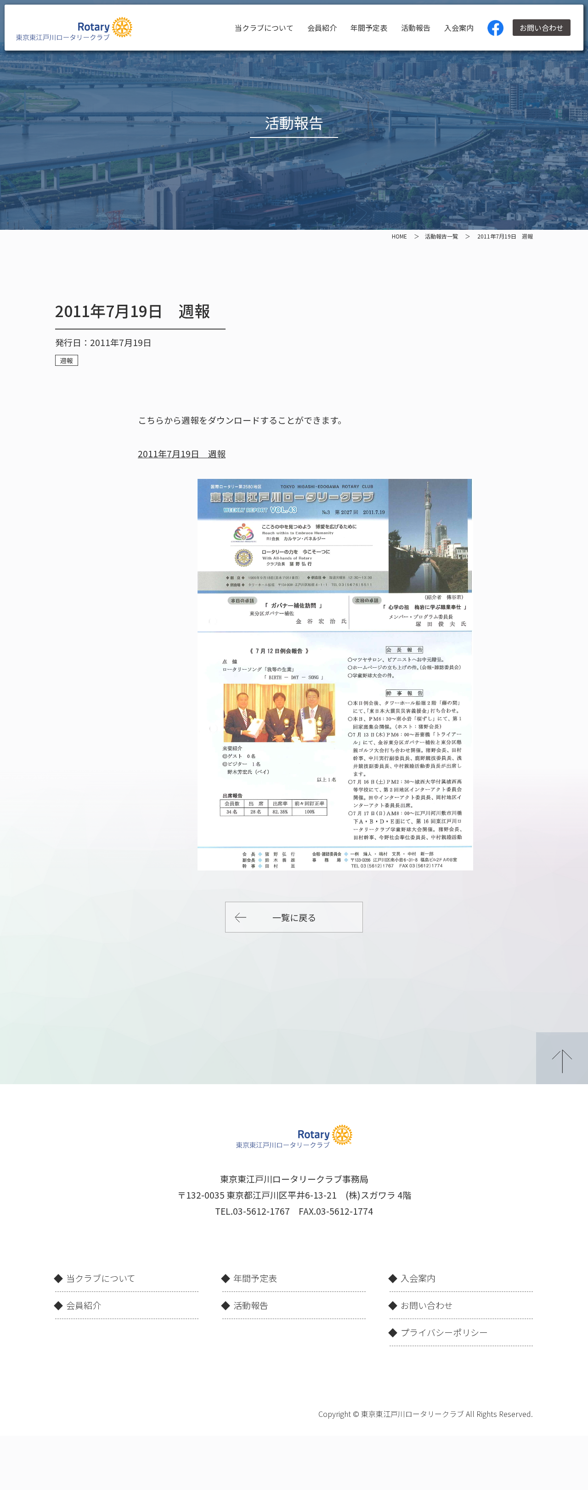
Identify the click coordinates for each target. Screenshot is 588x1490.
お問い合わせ (542, 27)
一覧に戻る (294, 917)
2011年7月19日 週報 (182, 453)
